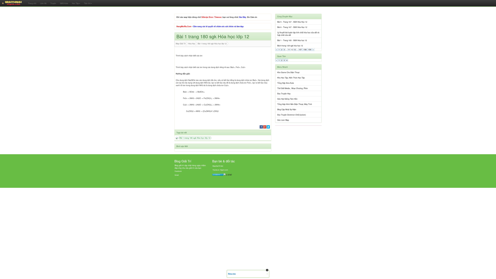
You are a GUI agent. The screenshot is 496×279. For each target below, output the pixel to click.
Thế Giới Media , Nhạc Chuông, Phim (292, 88)
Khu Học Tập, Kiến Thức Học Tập (291, 77)
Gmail (177, 175)
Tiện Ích (87, 3)
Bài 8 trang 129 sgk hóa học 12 (290, 45)
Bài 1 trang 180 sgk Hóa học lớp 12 (194, 138)
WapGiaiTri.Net (217, 166)
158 (305, 49)
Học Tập (75, 3)
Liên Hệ (43, 3)
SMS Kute (64, 3)
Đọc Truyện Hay (283, 93)
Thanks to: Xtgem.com (220, 170)
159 (309, 49)
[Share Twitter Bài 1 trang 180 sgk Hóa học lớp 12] (268, 126)
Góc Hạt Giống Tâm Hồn (287, 99)
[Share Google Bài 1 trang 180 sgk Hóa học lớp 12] (264, 126)
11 (289, 49)
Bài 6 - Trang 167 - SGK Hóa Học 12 (292, 27)
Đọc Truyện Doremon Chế (288, 114)
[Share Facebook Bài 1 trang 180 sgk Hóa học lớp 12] (261, 126)
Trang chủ (32, 3)
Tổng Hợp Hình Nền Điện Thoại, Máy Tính (294, 104)
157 (300, 49)
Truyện (53, 3)
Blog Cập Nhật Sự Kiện (286, 109)
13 (295, 49)
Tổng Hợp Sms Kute (285, 83)
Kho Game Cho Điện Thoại (288, 72)
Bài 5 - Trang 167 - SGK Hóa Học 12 (292, 22)
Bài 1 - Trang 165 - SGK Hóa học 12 (292, 40)
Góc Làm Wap (283, 120)
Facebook (178, 171)
